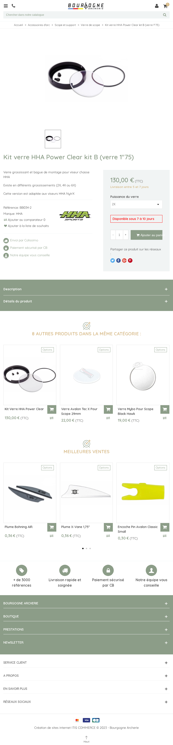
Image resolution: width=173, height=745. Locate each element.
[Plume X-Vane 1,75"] (86, 493)
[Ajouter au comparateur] (51, 417)
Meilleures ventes (86, 451)
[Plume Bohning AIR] (30, 493)
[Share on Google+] (124, 260)
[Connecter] (157, 5)
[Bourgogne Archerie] (86, 5)
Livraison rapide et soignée (65, 582)
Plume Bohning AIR (18, 527)
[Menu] (7, 5)
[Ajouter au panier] (51, 409)
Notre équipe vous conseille (151, 582)
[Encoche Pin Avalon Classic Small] (143, 493)
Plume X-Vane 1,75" (75, 527)
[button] (83, 548)
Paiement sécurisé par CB (108, 582)
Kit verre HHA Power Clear (24, 409)
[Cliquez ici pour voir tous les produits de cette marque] (75, 216)
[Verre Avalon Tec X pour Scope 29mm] (86, 375)
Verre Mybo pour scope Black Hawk (135, 411)
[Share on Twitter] (112, 260)
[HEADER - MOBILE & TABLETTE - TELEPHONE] (15, 5)
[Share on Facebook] (118, 260)
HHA (19, 214)
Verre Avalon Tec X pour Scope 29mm (79, 411)
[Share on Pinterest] (130, 260)
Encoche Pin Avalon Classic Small (138, 529)
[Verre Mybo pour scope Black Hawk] (143, 375)
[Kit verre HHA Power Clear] (30, 375)
